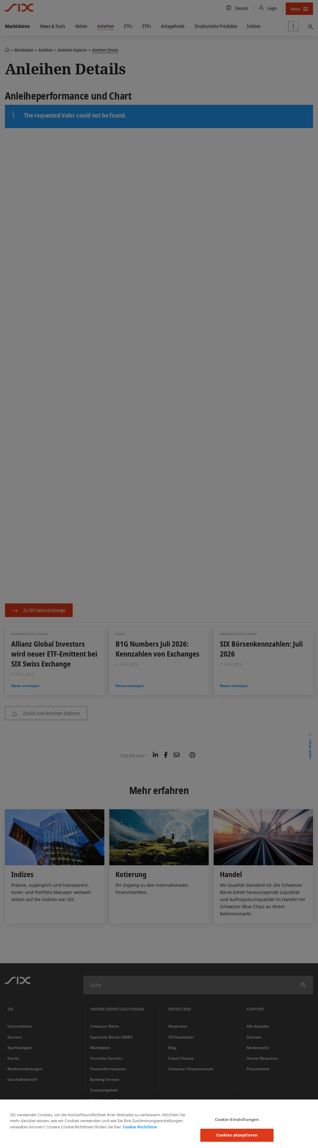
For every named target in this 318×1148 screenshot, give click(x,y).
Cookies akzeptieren (237, 1135)
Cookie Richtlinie (140, 1127)
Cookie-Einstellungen (237, 1119)
